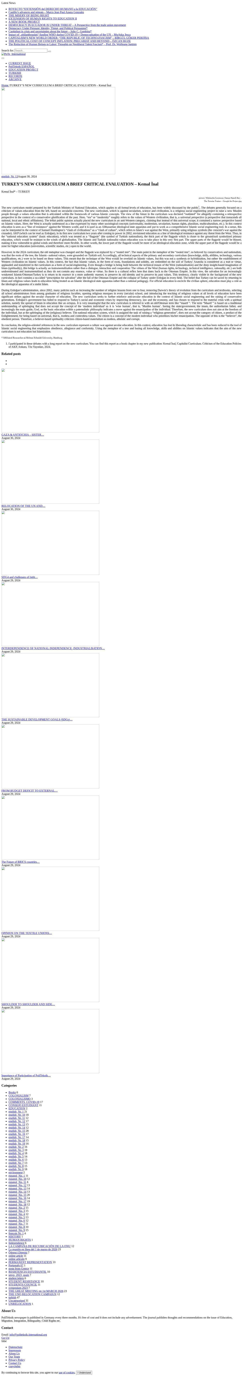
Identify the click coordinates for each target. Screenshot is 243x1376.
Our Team (14, 1356)
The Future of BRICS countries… (20, 861)
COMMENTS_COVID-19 (24, 1102)
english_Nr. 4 (16, 1153)
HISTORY (15, 1236)
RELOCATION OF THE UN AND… (23, 505)
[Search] (49, 51)
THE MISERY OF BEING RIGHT (29, 15)
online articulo (17, 1258)
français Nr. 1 (16, 1233)
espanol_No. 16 (17, 1198)
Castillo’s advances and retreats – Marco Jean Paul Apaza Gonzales (46, 12)
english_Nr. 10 (17, 1114)
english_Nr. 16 (17, 1134)
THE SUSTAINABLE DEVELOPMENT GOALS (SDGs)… (37, 719)
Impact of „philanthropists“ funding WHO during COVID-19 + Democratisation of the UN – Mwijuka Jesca (70, 34)
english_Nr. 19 (17, 1143)
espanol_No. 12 (17, 1185)
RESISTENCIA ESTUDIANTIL (27, 1271)
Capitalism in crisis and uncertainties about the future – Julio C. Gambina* (50, 31)
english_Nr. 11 (17, 1118)
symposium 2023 (18, 1287)
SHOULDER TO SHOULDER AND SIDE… (28, 1004)
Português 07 (16, 1265)
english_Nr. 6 (16, 1159)
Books (12, 1092)
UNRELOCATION (20, 1303)
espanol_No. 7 (17, 1223)
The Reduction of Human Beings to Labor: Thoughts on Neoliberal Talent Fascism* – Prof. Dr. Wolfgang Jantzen (73, 44)
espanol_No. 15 (17, 1194)
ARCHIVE (15, 79)
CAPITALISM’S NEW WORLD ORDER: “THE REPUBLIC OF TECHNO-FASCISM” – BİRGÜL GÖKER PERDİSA (79, 37)
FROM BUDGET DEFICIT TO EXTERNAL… (29, 790)
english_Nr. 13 (9, 176)
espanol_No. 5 (17, 1217)
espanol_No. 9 (17, 1230)
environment (16, 1172)
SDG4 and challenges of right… (19, 577)
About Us (14, 1353)
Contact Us (15, 1363)
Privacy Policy (17, 1359)
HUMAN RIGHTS (20, 1239)
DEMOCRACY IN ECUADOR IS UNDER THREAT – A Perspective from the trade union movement (67, 25)
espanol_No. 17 (17, 1201)
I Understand (84, 1372)
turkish (12, 1297)
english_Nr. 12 (17, 1121)
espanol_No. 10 (17, 1178)
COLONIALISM (18, 1095)
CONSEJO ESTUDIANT (23, 1105)
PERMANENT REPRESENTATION (30, 1262)
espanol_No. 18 (17, 1204)
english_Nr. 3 (16, 1150)
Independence (16, 1242)
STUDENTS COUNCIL (23, 1284)
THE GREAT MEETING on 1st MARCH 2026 (36, 1291)
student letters (16, 1278)
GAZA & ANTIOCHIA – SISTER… (22, 434)
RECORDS (15, 76)
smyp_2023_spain (19, 1275)
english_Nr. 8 (16, 1166)
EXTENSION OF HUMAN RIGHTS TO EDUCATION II (43, 18)
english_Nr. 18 (17, 1140)
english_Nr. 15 (17, 1130)
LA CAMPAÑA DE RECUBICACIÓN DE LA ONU (40, 1246)
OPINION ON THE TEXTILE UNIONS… (26, 933)
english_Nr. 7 (16, 1162)
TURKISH (15, 72)
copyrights (14, 1366)
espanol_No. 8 (17, 1226)
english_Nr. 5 (16, 1156)
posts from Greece (19, 1268)
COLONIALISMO (20, 1098)
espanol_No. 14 (17, 1191)
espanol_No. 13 (17, 1188)
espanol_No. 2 (17, 1207)
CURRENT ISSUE (20, 63)
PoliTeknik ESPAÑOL (22, 66)
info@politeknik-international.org (28, 1334)
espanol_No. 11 (17, 1182)
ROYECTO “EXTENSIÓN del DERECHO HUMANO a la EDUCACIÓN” (53, 9)
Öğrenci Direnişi (18, 1252)
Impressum (15, 1350)
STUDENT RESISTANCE (24, 1281)
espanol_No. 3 (17, 1210)
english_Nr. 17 (17, 1137)
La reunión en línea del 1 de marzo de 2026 (33, 1249)
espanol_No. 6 (17, 1220)
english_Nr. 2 (16, 1146)
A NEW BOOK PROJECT (24, 21)
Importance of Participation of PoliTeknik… (26, 1075)
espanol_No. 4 (17, 1214)
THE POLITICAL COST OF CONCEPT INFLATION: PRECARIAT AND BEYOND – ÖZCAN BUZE (70, 41)
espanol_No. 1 (17, 1175)
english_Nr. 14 (17, 1127)
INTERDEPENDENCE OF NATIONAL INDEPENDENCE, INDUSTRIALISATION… (53, 648)
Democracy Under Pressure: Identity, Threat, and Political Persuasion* (48, 28)
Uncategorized (17, 1300)
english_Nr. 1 (16, 1111)
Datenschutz (15, 1347)
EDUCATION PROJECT (23, 69)
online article (16, 1255)
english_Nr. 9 (16, 1169)
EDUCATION (17, 1108)
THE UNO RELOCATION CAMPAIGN (32, 1294)
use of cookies (67, 1372)
